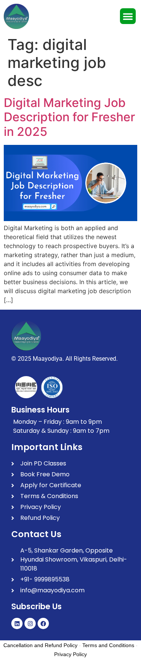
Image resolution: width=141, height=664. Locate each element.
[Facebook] (43, 623)
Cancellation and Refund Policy (40, 645)
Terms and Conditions (108, 645)
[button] (128, 16)
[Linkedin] (17, 623)
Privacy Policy (70, 654)
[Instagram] (30, 623)
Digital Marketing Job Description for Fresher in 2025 (69, 117)
